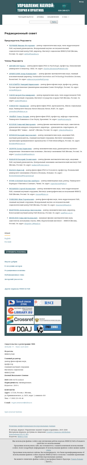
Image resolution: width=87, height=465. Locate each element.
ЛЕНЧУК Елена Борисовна (20, 149)
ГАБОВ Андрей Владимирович (22, 95)
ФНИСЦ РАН (23, 436)
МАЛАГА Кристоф (16, 170)
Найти (54, 22)
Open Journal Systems (13, 412)
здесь (48, 450)
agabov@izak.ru (21, 101)
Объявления (53, 17)
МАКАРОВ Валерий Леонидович (22, 159)
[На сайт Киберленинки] (47, 332)
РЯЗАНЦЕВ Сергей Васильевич (22, 189)
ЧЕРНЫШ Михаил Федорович (22, 45)
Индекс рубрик (11, 262)
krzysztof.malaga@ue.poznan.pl (21, 176)
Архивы (40, 17)
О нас (65, 17)
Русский (8, 242)
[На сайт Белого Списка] (20, 305)
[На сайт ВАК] (48, 323)
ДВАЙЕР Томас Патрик (19, 116)
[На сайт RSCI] (47, 305)
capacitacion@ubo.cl (58, 183)
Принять (49, 461)
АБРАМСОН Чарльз (17, 66)
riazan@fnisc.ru (42, 194)
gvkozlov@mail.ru (66, 130)
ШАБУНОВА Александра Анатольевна (25, 210)
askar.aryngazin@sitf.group (38, 79)
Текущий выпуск (25, 17)
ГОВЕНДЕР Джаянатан (19, 106)
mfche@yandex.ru (31, 54)
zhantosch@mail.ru (63, 205)
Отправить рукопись (16, 252)
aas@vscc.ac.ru (66, 213)
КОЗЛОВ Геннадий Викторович (22, 124)
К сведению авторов (13, 266)
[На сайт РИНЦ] (20, 314)
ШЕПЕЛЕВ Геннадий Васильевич (23, 218)
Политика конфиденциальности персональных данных (32, 426)
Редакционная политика (15, 270)
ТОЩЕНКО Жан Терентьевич (21, 199)
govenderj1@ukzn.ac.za (18, 111)
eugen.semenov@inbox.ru (21, 403)
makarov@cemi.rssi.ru (40, 165)
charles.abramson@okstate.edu (56, 69)
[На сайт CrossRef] (20, 323)
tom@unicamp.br (64, 119)
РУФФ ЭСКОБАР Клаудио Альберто (24, 181)
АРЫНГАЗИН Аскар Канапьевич (22, 74)
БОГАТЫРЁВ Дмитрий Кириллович (24, 84)
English (8, 238)
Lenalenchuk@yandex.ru (25, 154)
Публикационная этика (14, 275)
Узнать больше (77, 459)
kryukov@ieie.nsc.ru (17, 143)
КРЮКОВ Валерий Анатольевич (22, 135)
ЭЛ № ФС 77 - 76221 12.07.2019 (16, 347)
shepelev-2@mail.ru (32, 223)
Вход (81, 2)
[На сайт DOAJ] (20, 332)
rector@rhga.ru (15, 90)
